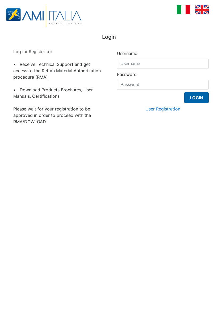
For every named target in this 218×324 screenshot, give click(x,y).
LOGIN (196, 97)
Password (127, 74)
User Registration (162, 109)
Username (127, 53)
